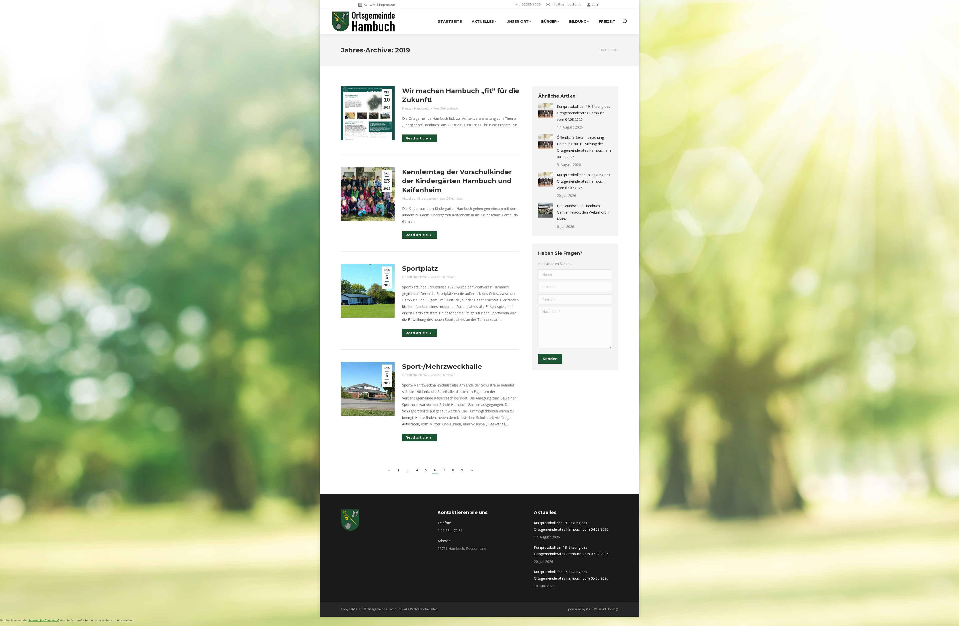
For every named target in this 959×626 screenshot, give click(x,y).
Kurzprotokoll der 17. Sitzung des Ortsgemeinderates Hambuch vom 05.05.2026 (571, 575)
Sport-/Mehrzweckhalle (442, 367)
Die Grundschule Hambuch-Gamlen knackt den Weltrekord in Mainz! (583, 212)
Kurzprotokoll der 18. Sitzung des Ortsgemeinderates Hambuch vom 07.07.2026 (583, 181)
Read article (417, 138)
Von (445, 108)
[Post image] (545, 110)
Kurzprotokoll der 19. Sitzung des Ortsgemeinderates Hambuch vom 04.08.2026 (583, 113)
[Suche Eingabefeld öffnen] (625, 21)
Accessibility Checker (42, 620)
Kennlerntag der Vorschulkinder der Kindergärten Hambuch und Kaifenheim (457, 181)
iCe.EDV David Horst (600, 609)
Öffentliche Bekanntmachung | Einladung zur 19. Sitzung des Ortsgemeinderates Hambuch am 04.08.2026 (584, 147)
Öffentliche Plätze (414, 277)
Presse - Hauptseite (416, 108)
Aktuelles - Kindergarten (419, 198)
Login (596, 4)
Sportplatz (420, 268)
